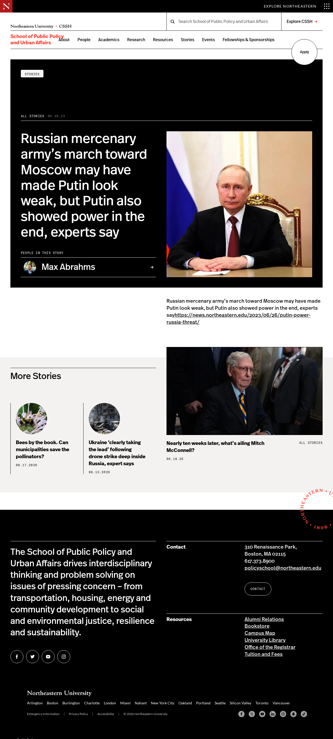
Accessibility (105, 714)
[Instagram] (283, 714)
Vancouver (281, 703)
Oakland (185, 703)
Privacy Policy (78, 714)
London (110, 703)
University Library (265, 640)
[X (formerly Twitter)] (252, 714)
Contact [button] (258, 589)
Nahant (141, 703)
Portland (203, 703)
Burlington (71, 703)
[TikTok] (304, 714)
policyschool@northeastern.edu (283, 568)
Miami (125, 703)
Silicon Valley (240, 703)
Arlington (35, 703)
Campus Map (260, 633)
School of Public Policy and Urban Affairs (37, 39)
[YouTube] (262, 714)
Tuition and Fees (264, 654)
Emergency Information (43, 714)
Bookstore (257, 626)
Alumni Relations (264, 619)
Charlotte (92, 703)
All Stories (32, 116)
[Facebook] (241, 714)
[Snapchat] (293, 714)
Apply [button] (304, 52)
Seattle (220, 703)
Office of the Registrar (270, 647)
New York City (162, 703)
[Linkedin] (273, 714)
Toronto (261, 703)
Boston (52, 703)
